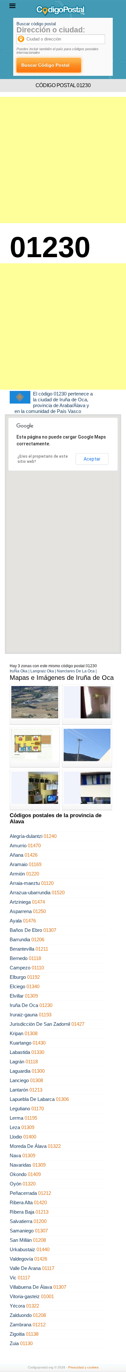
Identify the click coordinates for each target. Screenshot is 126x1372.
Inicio (10, 31)
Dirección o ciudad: (50, 30)
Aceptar (92, 459)
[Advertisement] (63, 160)
